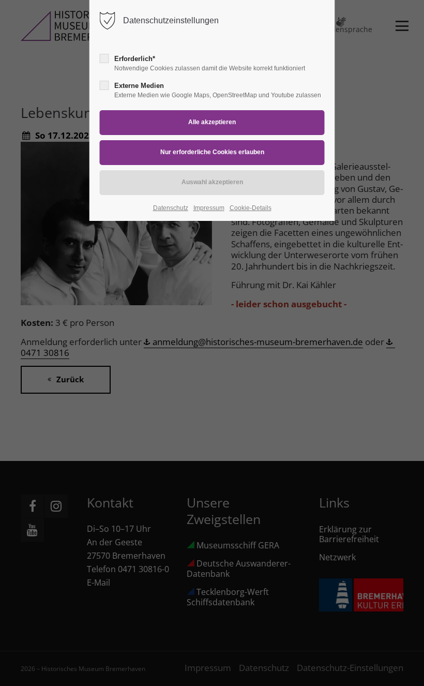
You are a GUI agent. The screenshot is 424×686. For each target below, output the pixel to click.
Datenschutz (170, 208)
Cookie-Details (250, 208)
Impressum (208, 208)
